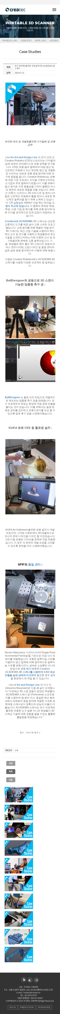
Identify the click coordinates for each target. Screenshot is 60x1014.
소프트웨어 (53, 40)
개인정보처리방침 (44, 1007)
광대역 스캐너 (40, 40)
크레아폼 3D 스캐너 (9, 40)
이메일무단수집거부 (27, 1007)
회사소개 (13, 1007)
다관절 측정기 (26, 40)
